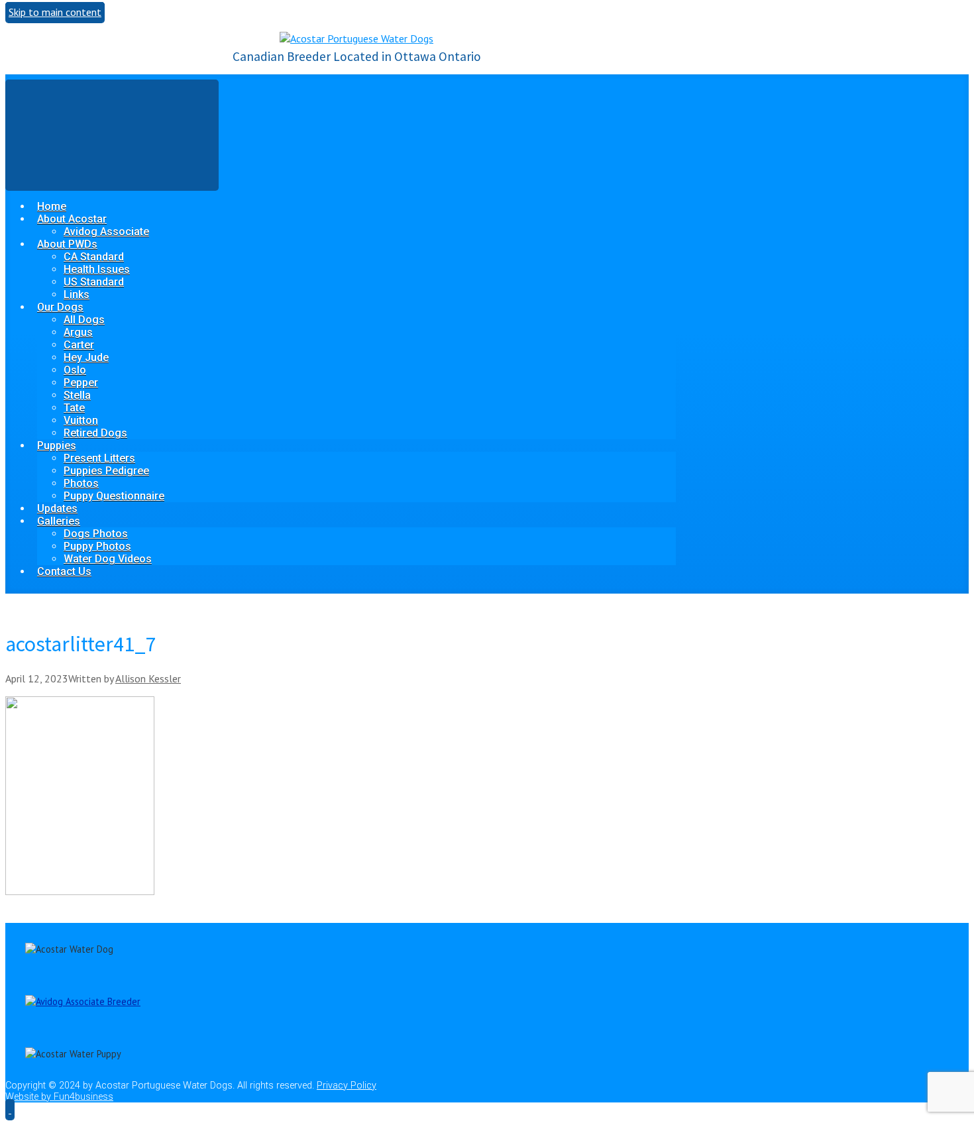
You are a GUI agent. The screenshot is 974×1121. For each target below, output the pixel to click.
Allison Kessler (148, 678)
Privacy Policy (346, 1085)
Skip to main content (55, 12)
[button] (10, 1109)
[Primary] (112, 134)
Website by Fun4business (59, 1096)
